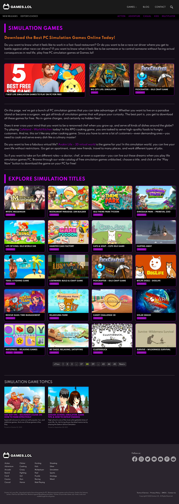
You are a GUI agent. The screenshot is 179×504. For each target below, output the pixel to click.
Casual (147, 16)
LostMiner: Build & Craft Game (66, 281)
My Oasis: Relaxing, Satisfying (66, 350)
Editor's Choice (29, 16)
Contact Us (172, 493)
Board (7, 473)
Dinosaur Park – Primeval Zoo (153, 212)
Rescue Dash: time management (23, 315)
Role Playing (40, 482)
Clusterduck (100, 350)
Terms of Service (142, 493)
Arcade (8, 470)
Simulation (140, 92)
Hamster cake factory (61, 246)
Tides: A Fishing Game (17, 281)
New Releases (10, 16)
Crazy (22, 470)
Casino (7, 479)
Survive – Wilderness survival (153, 350)
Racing (37, 479)
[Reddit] (173, 459)
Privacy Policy (155, 493)
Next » (122, 364)
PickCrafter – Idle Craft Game (151, 90)
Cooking (23, 466)
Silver (52, 466)
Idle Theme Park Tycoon (106, 212)
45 (114, 364)
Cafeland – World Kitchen (35, 129)
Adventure (134, 16)
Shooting (53, 463)
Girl (21, 476)
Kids (156, 16)
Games (131, 7)
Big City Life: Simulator (103, 90)
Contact (160, 7)
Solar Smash (144, 315)
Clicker (22, 463)
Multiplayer (168, 16)
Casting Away (144, 246)
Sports (52, 473)
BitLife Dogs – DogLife (149, 281)
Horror (22, 482)
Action (121, 16)
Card (7, 476)
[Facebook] (135, 459)
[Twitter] (148, 459)
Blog (146, 7)
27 (81, 364)
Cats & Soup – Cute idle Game (108, 246)
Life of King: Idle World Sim (21, 246)
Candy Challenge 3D (104, 315)
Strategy (53, 476)
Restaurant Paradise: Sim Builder (67, 212)
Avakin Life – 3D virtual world (76, 144)
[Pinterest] (167, 459)
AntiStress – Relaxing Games (21, 350)
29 (93, 364)
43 (103, 364)
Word (52, 479)
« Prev (56, 364)
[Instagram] (141, 459)
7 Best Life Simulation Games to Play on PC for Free (34, 94)
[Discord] (161, 459)
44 (109, 364)
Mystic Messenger (15, 212)
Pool (36, 473)
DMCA (164, 493)
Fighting (23, 473)
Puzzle (37, 476)
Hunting (38, 463)
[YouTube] (154, 459)
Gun (21, 479)
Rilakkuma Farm (58, 315)
